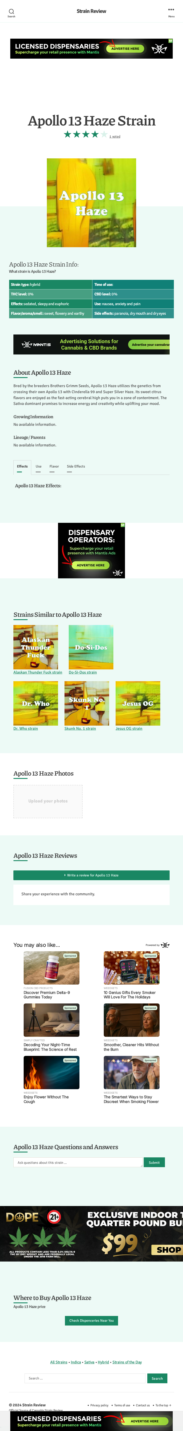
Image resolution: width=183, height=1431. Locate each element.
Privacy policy (99, 1405)
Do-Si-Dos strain (83, 672)
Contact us (143, 1405)
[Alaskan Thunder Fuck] (37, 647)
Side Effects (76, 466)
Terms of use (122, 1405)
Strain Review (91, 11)
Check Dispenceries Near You (91, 1320)
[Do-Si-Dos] (91, 647)
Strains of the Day (127, 1362)
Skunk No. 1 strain (80, 728)
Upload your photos (48, 801)
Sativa (89, 1362)
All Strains (58, 1362)
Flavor (54, 466)
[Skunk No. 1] (86, 703)
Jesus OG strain (129, 728)
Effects (22, 466)
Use (39, 466)
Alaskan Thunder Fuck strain (37, 672)
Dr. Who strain (25, 728)
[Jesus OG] (138, 703)
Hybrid (103, 1362)
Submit (154, 1162)
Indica (76, 1362)
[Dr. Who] (35, 703)
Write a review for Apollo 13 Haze (93, 875)
